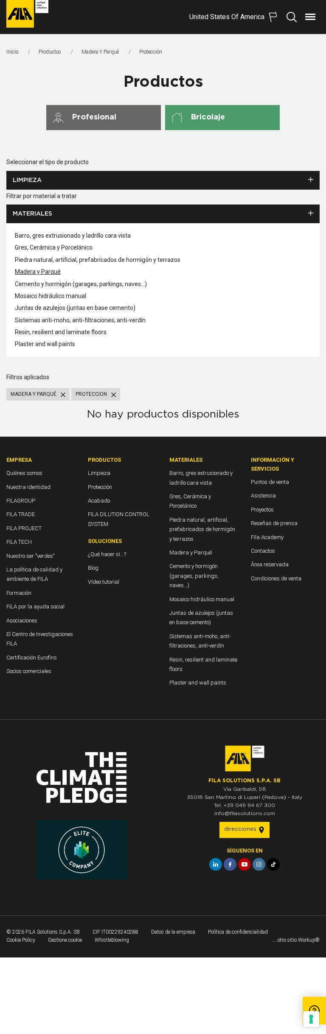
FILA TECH (19, 542)
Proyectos (262, 509)
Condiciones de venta (276, 578)
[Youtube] (244, 864)
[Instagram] (259, 864)
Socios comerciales (28, 671)
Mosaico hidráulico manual (50, 296)
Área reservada (270, 564)
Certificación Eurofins (31, 657)
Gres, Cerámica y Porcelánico (54, 247)
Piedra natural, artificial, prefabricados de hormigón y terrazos (97, 259)
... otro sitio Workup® (296, 940)
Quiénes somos (24, 473)
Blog (93, 568)
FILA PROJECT (24, 528)
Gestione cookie (65, 940)
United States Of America (226, 17)
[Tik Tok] (273, 864)
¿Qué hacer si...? (107, 554)
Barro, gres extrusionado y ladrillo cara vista (73, 235)
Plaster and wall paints (45, 344)
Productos (50, 52)
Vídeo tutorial (103, 582)
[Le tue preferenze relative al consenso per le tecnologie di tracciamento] (311, 1019)
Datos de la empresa (173, 932)
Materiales (32, 214)
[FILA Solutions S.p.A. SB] (27, 14)
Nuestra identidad (28, 487)
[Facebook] (230, 864)
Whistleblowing (112, 940)
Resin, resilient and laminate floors (61, 332)
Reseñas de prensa (274, 523)
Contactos (263, 551)
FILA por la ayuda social (35, 606)
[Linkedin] (215, 864)
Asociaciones (21, 620)
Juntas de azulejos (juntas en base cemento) (75, 307)
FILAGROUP (20, 500)
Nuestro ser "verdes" (30, 556)
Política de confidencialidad (238, 932)
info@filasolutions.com (244, 813)
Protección (100, 487)
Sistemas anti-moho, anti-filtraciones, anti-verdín (80, 320)
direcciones (241, 829)
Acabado (99, 500)
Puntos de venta (270, 482)
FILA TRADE (20, 514)
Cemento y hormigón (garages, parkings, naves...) (81, 284)
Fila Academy (267, 537)
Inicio (12, 52)
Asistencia (263, 495)
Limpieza (27, 180)
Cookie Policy (20, 940)
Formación (18, 593)
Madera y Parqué (100, 52)
